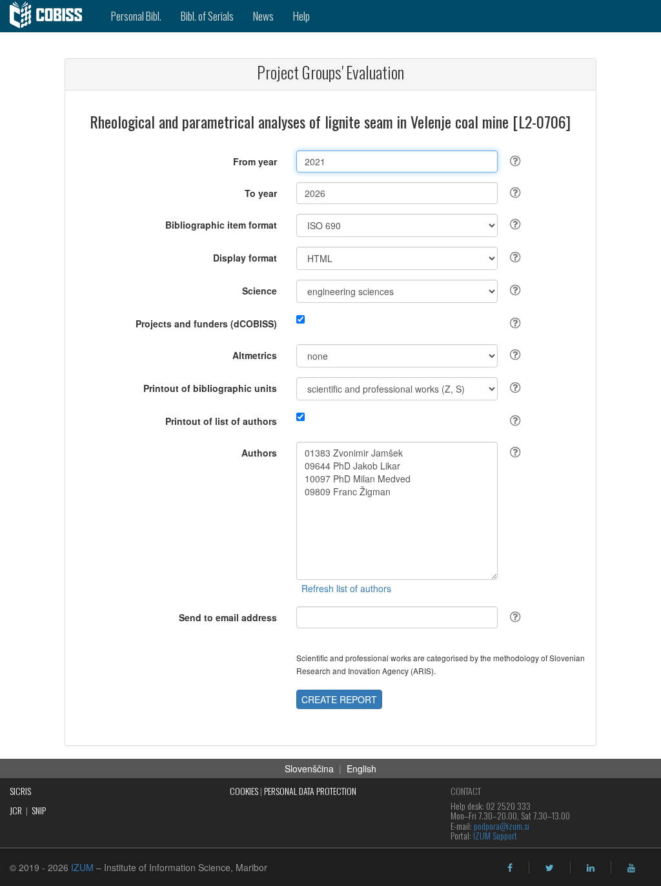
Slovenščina (309, 768)
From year (255, 161)
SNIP (39, 810)
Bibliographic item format (221, 224)
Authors (259, 452)
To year (261, 193)
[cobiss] (50, 16)
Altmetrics (254, 355)
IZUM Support (495, 835)
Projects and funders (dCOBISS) (206, 323)
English (361, 768)
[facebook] (510, 867)
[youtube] (631, 867)
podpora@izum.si (501, 825)
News (263, 16)
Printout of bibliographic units (210, 388)
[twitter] (549, 867)
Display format (245, 257)
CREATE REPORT (339, 699)
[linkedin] (591, 867)
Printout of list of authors (221, 421)
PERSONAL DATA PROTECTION (310, 791)
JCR (16, 810)
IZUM (82, 867)
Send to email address (228, 617)
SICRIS (20, 791)
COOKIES (244, 791)
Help (301, 16)
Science (259, 290)
